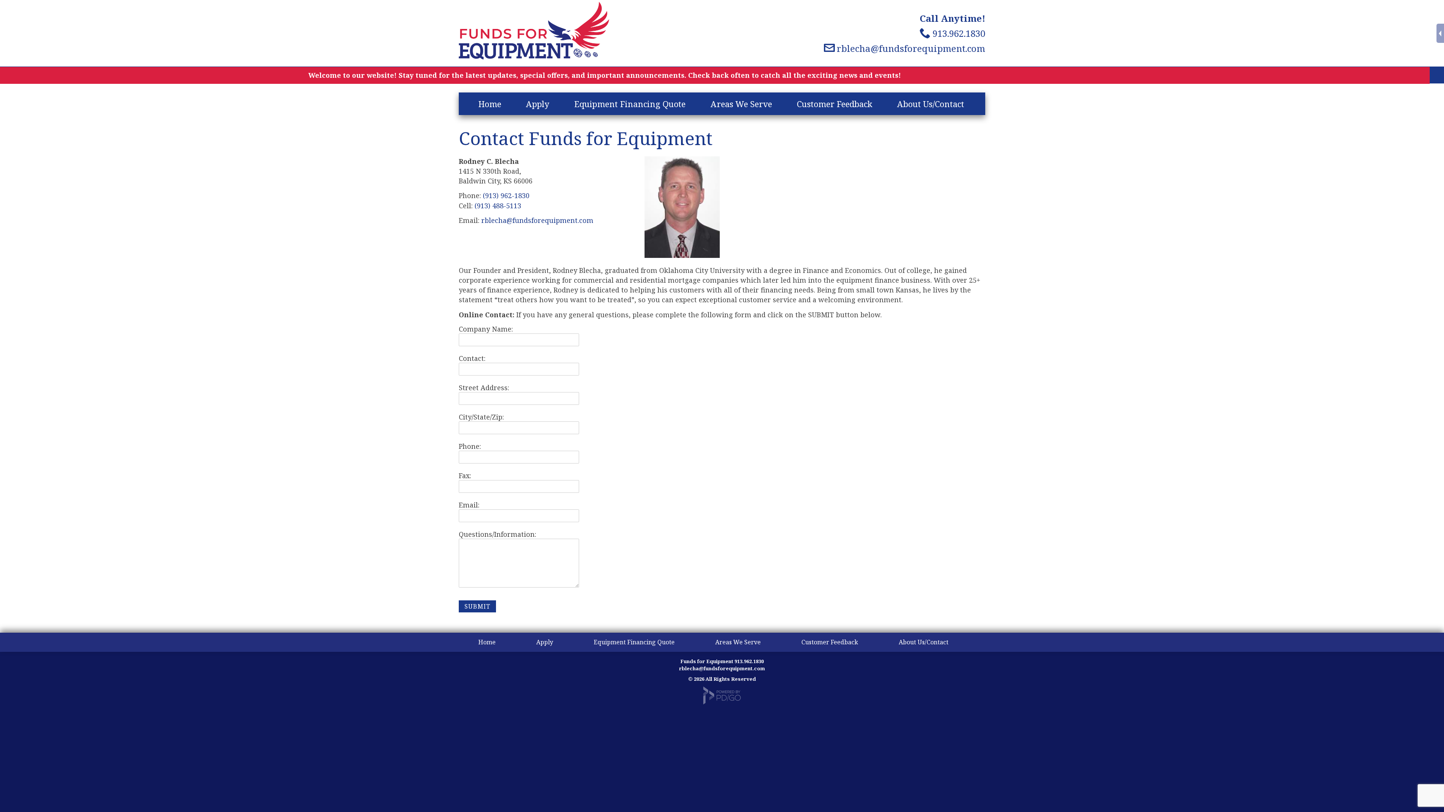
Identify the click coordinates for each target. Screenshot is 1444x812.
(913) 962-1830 (506, 195)
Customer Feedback (834, 103)
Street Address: (484, 387)
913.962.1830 (959, 33)
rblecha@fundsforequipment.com (911, 48)
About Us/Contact (930, 103)
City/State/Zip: (481, 416)
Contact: (472, 358)
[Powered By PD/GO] (722, 702)
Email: (469, 504)
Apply (537, 103)
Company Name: (486, 328)
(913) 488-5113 (498, 205)
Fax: (465, 475)
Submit (477, 606)
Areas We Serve (741, 103)
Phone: (470, 446)
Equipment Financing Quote (630, 103)
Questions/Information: (497, 534)
